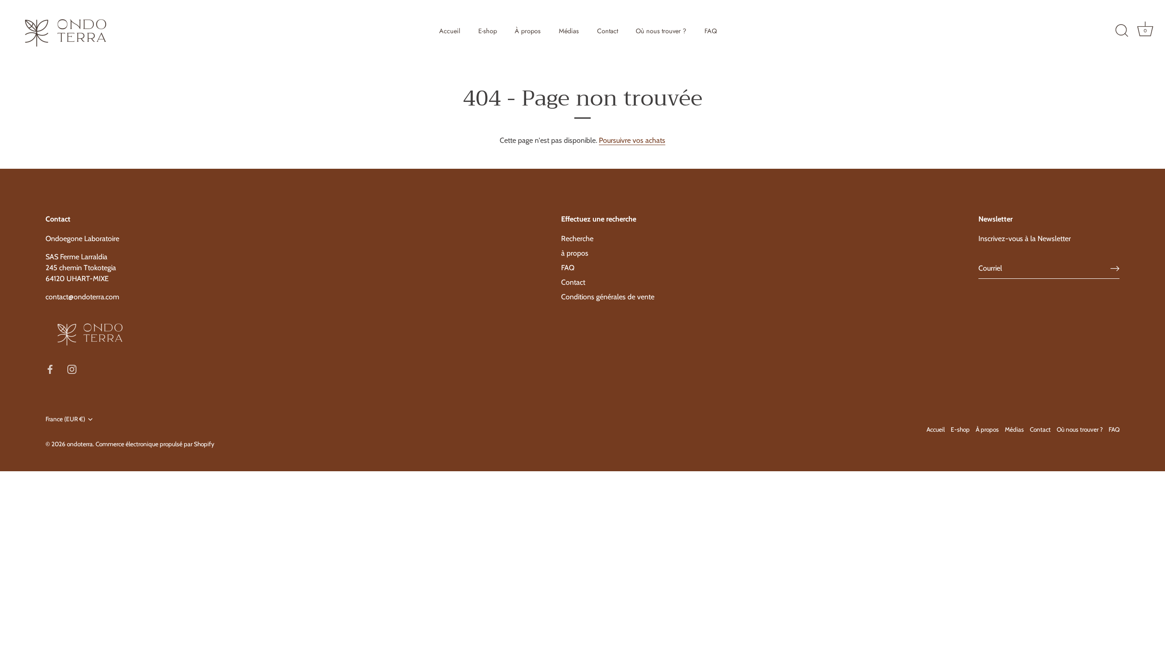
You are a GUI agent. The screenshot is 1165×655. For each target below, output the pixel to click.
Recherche (577, 238)
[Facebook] (50, 368)
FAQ (710, 30)
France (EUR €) (65, 419)
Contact (607, 30)
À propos (528, 30)
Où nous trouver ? (661, 30)
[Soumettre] (1114, 268)
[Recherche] (1122, 31)
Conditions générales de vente (607, 296)
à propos (574, 253)
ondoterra (80, 444)
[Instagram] (71, 368)
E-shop (487, 30)
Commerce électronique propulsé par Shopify (155, 444)
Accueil (449, 30)
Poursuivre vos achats (632, 140)
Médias (569, 30)
